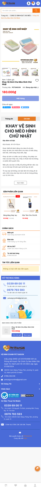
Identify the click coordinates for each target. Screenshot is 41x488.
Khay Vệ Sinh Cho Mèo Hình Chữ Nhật (23, 328)
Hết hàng (21, 98)
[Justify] (36, 10)
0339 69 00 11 (16, 283)
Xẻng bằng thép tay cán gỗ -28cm (15, 215)
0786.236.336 (9, 376)
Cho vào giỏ (17, 335)
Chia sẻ (7, 107)
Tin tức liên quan (11, 262)
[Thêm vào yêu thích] (37, 80)
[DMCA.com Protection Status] (27, 395)
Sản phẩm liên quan (13, 191)
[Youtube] (20, 433)
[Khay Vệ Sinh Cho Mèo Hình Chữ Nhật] (6, 330)
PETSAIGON (27, 436)
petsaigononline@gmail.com (15, 379)
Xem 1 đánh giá (8, 80)
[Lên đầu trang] (37, 479)
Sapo (25, 438)
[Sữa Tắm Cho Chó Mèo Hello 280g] (30, 204)
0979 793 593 (16, 289)
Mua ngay (27, 335)
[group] (20, 45)
